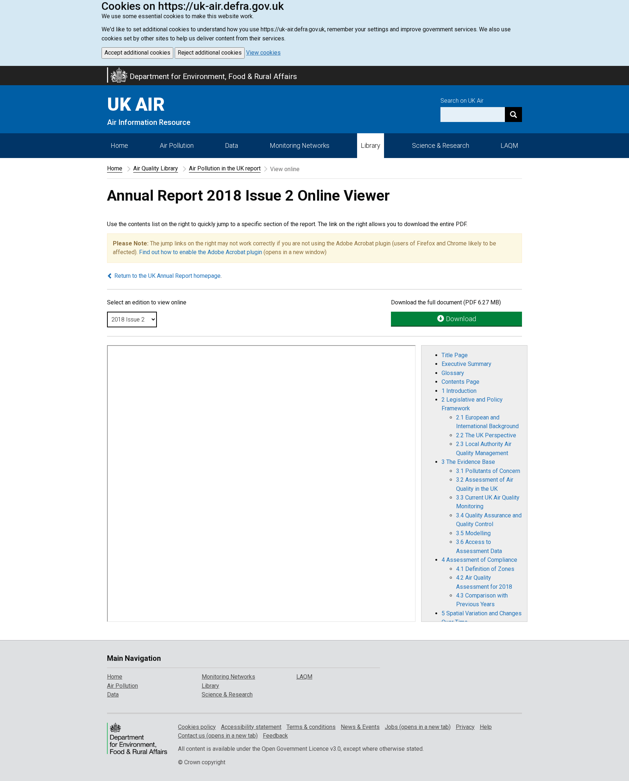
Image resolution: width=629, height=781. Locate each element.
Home (119, 145)
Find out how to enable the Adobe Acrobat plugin (200, 252)
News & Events (360, 726)
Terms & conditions (311, 726)
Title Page (455, 355)
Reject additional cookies (210, 52)
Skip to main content (4, 71)
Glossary (453, 373)
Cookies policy (197, 726)
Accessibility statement (251, 726)
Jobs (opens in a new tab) (418, 726)
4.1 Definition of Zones (485, 568)
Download (460, 319)
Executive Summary (466, 363)
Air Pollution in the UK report (225, 168)
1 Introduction (459, 390)
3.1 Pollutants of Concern (488, 471)
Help (486, 726)
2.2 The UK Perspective (486, 435)
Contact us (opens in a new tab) (218, 735)
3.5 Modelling (473, 533)
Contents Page (460, 381)
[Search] (513, 114)
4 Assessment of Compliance (479, 559)
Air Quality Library (155, 168)
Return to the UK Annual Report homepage (167, 275)
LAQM (509, 145)
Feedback (275, 735)
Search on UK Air (461, 100)
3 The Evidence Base (468, 461)
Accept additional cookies (137, 52)
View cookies (263, 52)
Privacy (465, 726)
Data (231, 145)
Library (370, 145)
